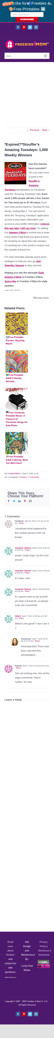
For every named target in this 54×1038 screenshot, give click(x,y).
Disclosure (44, 950)
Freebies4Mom (14, 473)
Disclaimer (44, 955)
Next (44, 130)
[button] (27, 11)
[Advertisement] (27, 90)
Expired (23, 477)
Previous (34, 130)
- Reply (20, 523)
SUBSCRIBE (27, 19)
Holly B (18, 616)
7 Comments (33, 477)
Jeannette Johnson (23, 548)
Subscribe (10, 281)
